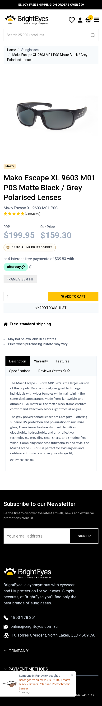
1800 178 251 (23, 617)
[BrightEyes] (27, 20)
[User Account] (80, 20)
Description (17, 361)
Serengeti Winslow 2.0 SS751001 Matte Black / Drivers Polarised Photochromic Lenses (44, 684)
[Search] (92, 35)
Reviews (45, 371)
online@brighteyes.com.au (34, 626)
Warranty (41, 361)
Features (62, 361)
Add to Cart (74, 296)
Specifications (19, 371)
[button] (51, 214)
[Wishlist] (71, 20)
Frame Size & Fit (20, 279)
